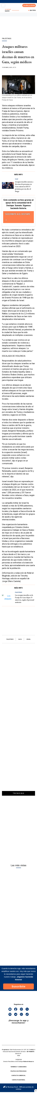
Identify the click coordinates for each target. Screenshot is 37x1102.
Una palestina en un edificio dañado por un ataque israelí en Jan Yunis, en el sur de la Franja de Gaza (17, 97)
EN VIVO (33, 10)
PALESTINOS (10, 639)
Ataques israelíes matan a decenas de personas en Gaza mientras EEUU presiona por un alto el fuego (24, 186)
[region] (18, 30)
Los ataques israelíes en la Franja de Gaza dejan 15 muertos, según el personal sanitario (24, 598)
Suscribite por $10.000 (29, 5)
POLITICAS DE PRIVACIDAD (18, 1071)
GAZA (20, 639)
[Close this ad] (35, 1090)
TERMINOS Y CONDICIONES (19, 1066)
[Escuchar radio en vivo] (2, 10)
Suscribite (18, 986)
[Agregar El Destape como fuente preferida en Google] (18, 71)
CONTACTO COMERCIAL (18, 1075)
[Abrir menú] (3, 5)
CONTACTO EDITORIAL (18, 1080)
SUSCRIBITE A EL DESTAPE (17, 214)
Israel (29, 639)
